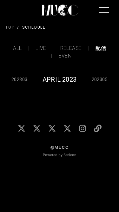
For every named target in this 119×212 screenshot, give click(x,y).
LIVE (41, 48)
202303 (19, 79)
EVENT (66, 55)
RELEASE (71, 48)
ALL (17, 48)
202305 (100, 79)
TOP (10, 27)
